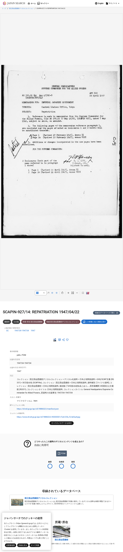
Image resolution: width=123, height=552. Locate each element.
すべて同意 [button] (35, 545)
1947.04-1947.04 (21, 330)
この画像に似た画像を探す (96, 322)
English (101, 3)
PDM (63, 453)
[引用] (60, 340)
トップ (4, 8)
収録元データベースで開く (105, 313)
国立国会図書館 (61, 540)
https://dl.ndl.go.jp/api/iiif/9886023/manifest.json (38, 409)
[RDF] (55, 340)
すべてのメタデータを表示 (61, 423)
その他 (16, 322)
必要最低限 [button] (10, 545)
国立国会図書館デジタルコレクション (21, 8)
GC (7, 330)
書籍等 (6, 322)
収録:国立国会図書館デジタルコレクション (62, 322)
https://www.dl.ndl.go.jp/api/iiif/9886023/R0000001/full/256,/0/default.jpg (48, 417)
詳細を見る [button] (23, 545)
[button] (112, 3)
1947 (33, 330)
